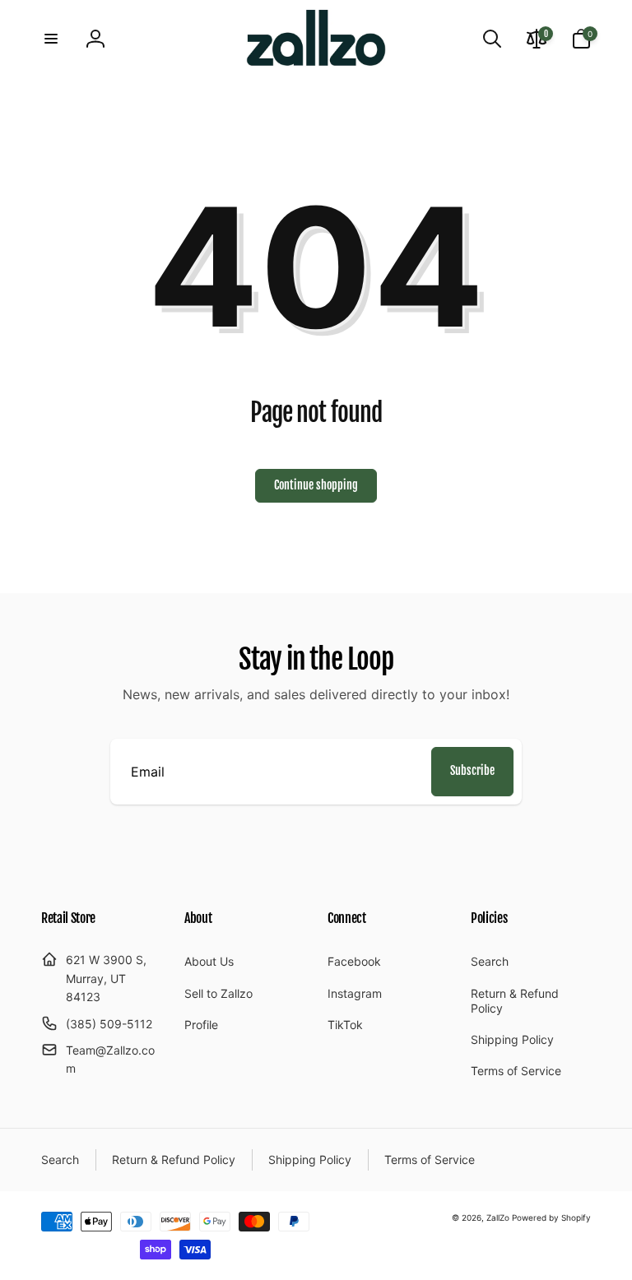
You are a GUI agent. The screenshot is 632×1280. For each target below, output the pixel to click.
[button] (51, 39)
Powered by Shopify (551, 1217)
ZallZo (497, 1217)
